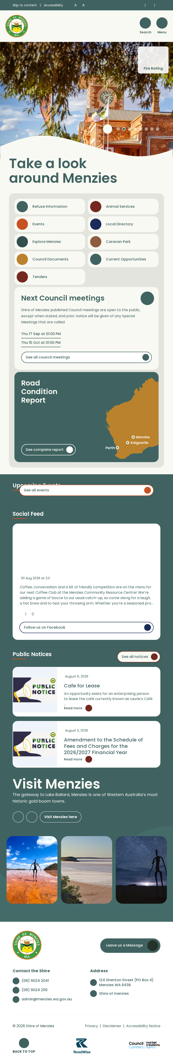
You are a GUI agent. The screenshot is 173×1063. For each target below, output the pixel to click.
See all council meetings (48, 357)
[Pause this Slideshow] (107, 129)
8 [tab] (157, 129)
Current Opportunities (126, 259)
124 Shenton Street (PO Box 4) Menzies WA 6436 (126, 983)
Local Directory (119, 224)
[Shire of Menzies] (16, 25)
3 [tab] (129, 129)
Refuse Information (49, 206)
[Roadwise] (82, 1045)
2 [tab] (123, 129)
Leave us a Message (124, 945)
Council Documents (50, 259)
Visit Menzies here (60, 816)
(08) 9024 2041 (35, 980)
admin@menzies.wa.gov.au (47, 999)
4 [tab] (135, 129)
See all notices (135, 656)
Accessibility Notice (143, 1026)
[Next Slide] (31, 817)
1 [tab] (118, 129)
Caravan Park (118, 241)
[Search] (145, 23)
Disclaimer (112, 1026)
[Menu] (162, 23)
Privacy (91, 1026)
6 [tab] (146, 129)
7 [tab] (152, 129)
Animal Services (120, 206)
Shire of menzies (114, 993)
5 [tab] (140, 129)
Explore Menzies (46, 241)
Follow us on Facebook (44, 627)
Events (38, 224)
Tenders (39, 276)
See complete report (45, 449)
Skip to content (25, 5)
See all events (36, 490)
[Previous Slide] (18, 817)
